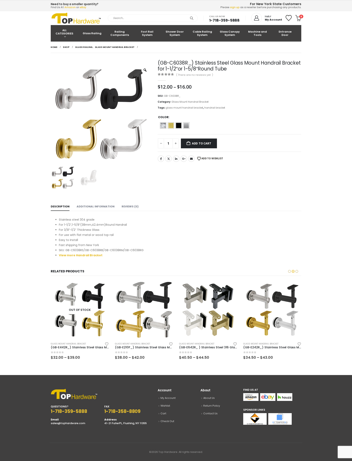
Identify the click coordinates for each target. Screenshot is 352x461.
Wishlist (165, 405)
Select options (52, 287)
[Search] (191, 18)
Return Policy (211, 405)
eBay (83, 7)
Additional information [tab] (95, 206)
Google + (183, 158)
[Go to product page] (95, 310)
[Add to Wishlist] (58, 343)
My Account (168, 398)
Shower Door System (175, 33)
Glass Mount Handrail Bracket (190, 101)
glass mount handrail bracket (184, 107)
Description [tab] (60, 206)
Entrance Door (285, 33)
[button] (289, 271)
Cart (163, 413)
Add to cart (201, 143)
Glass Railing (92, 33)
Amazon (70, 7)
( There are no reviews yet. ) (194, 75)
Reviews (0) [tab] (130, 206)
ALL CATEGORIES (64, 31)
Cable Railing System (202, 33)
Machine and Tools (257, 33)
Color (163, 117)
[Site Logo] (76, 18)
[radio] (163, 125)
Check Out (167, 421)
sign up (235, 7)
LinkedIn (176, 158)
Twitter (168, 158)
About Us (209, 398)
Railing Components (119, 33)
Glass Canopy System (230, 33)
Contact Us (210, 413)
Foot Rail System (147, 33)
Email (191, 158)
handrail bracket (214, 107)
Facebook (161, 158)
